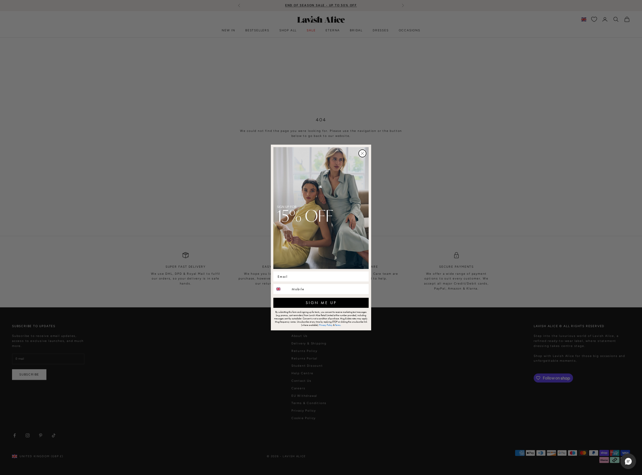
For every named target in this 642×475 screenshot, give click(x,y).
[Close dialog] (362, 153)
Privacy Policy (326, 325)
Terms (338, 325)
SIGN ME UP (321, 302)
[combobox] (281, 289)
